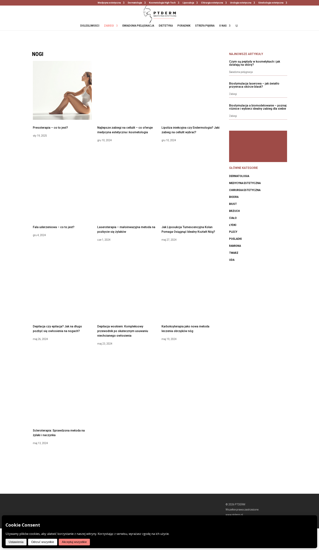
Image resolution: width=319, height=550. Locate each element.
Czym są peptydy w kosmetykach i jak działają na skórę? (254, 63)
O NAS (223, 25)
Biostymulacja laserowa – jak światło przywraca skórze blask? (254, 85)
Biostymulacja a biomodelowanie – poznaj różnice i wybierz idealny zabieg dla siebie (258, 107)
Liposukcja (188, 3)
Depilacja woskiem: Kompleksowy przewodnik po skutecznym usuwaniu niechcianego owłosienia (122, 331)
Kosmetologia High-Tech (162, 3)
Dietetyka (166, 25)
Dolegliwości (89, 25)
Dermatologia (135, 3)
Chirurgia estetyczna (212, 3)
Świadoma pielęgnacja (138, 25)
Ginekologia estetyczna (270, 3)
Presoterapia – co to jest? (50, 127)
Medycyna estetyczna (109, 3)
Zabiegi (109, 25)
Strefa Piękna (205, 25)
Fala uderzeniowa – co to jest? (53, 227)
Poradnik (184, 25)
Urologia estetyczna (240, 3)
